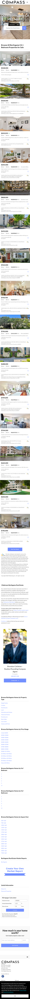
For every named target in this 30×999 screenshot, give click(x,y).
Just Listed (4, 721)
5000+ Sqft (4, 850)
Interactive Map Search (9, 602)
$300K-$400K (4, 737)
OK (15, 996)
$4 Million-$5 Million (6, 760)
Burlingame (4, 862)
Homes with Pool (5, 724)
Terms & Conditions (8, 992)
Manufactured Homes (6, 712)
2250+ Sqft (4, 836)
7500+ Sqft (4, 853)
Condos (3, 705)
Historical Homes (5, 714)
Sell (18, 24)
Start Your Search (15, 549)
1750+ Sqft (4, 832)
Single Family (4, 703)
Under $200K (4, 733)
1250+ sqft (4, 827)
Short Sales (4, 719)
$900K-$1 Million (5, 751)
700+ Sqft (3, 823)
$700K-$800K (4, 746)
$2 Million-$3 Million (6, 756)
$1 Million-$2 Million (6, 753)
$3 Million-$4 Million (6, 758)
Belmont (17, 980)
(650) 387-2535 (15, 676)
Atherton (3, 980)
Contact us (4, 621)
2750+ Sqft (4, 841)
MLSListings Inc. (12, 575)
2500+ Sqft (4, 839)
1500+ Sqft (4, 829)
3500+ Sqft (4, 846)
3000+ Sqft (4, 843)
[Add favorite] (28, 74)
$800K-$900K (4, 749)
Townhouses (4, 707)
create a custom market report (20, 610)
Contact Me (14, 680)
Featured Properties (6, 891)
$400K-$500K (4, 739)
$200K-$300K (4, 735)
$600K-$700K (4, 744)
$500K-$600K (4, 742)
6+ (1, 785)
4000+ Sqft (4, 848)
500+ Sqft (3, 820)
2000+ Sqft (4, 834)
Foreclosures (4, 717)
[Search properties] (24, 28)
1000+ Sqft (4, 825)
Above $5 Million (5, 763)
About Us (3, 889)
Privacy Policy (22, 990)
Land (2, 710)
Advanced (12, 24)
